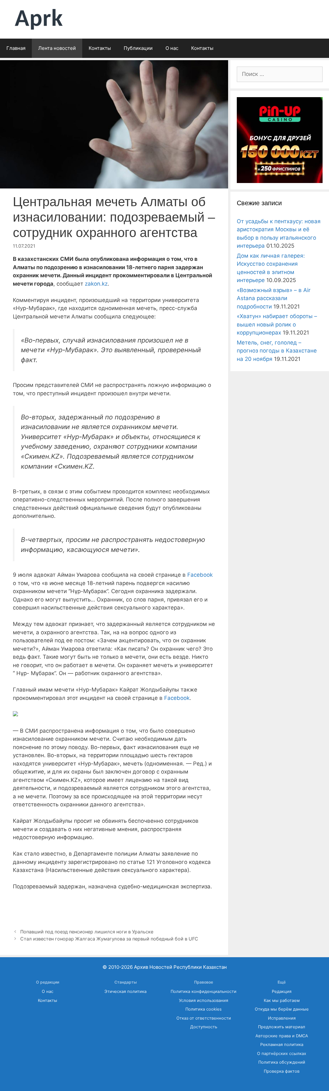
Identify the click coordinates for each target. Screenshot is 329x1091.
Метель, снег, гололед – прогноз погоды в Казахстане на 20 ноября (277, 350)
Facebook (200, 575)
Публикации (138, 48)
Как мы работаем (282, 1000)
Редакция (281, 991)
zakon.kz (96, 283)
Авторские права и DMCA (281, 1035)
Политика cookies (203, 1009)
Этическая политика (125, 991)
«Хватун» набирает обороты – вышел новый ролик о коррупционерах (277, 324)
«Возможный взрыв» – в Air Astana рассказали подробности (273, 298)
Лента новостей (57, 48)
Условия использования (203, 1000)
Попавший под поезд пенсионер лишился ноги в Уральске (86, 931)
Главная (15, 48)
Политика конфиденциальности (203, 991)
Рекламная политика (281, 1044)
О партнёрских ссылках (281, 1053)
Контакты (100, 48)
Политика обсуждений (281, 1062)
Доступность (203, 1026)
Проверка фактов (281, 1071)
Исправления (282, 1018)
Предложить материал (281, 1026)
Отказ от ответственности (203, 1018)
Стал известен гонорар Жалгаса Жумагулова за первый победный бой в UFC (109, 938)
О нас (171, 48)
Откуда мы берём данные (282, 1009)
